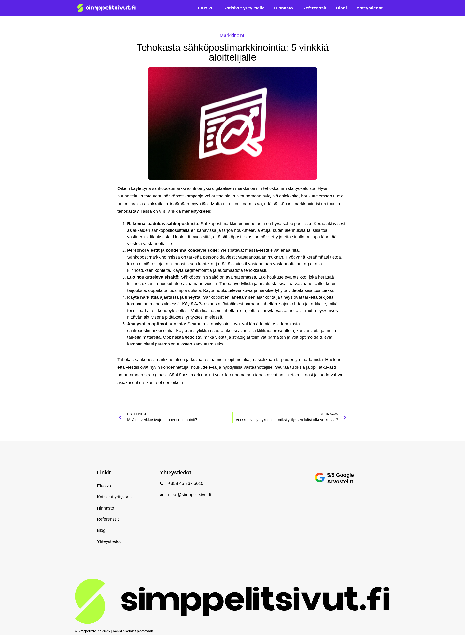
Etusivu (206, 8)
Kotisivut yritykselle (243, 8)
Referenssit (314, 8)
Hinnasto (283, 8)
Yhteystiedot (369, 8)
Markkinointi (232, 35)
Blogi (341, 8)
